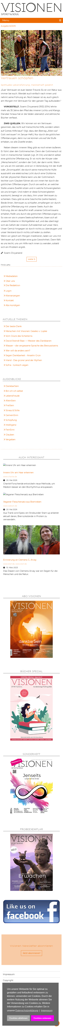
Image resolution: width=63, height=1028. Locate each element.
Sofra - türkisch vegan (17, 365)
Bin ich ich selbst (14, 391)
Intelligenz (11, 425)
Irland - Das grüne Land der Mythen (24, 360)
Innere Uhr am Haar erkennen (18, 472)
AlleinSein (11, 400)
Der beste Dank (14, 326)
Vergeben (10, 439)
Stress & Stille (12, 410)
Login (8, 290)
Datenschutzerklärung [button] (26, 1010)
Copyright (8, 980)
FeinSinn (10, 429)
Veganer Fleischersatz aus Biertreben (22, 501)
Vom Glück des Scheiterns (19, 336)
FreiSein (10, 405)
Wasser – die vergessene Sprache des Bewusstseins (32, 345)
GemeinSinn (12, 415)
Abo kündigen (13, 305)
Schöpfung (11, 420)
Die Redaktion (13, 285)
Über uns (10, 281)
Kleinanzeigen (13, 295)
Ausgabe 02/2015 (8, 26)
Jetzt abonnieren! (31, 953)
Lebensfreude (12, 395)
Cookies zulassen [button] (42, 1018)
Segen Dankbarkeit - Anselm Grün (23, 355)
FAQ (8, 286)
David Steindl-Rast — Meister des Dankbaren (28, 340)
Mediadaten (12, 276)
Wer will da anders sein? (18, 350)
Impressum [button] (46, 1010)
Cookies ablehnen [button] (18, 1018)
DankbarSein (12, 386)
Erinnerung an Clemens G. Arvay (19, 560)
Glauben (10, 434)
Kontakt (10, 300)
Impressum (9, 974)
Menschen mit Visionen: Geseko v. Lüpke (26, 331)
